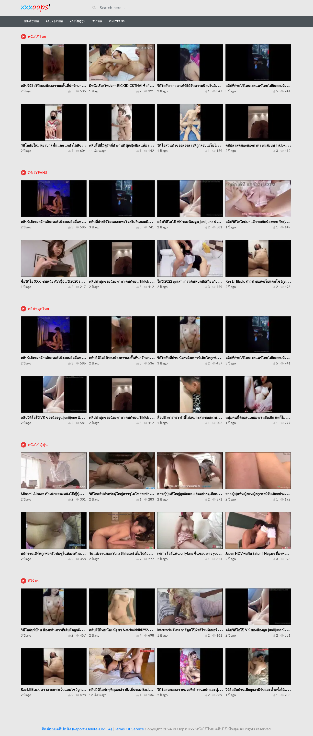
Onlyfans (117, 21)
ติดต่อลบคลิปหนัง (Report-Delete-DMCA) (77, 729)
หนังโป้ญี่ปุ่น (38, 445)
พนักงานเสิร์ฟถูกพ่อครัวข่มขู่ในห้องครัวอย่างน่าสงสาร (61, 553)
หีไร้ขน (97, 21)
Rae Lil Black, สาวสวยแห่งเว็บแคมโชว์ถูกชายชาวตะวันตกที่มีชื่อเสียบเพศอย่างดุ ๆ (81, 690)
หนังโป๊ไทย (31, 21)
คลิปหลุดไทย (54, 21)
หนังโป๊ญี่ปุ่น (78, 21)
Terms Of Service (129, 729)
